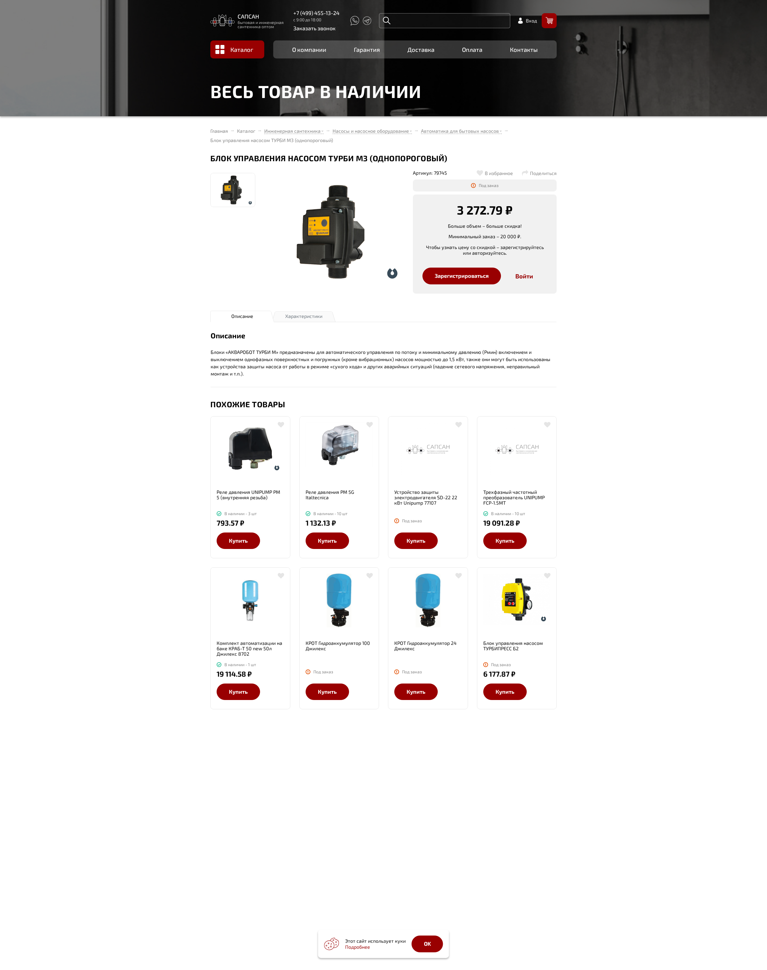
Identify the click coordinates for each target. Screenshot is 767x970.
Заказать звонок (314, 28)
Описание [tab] (242, 316)
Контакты (524, 49)
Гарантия (367, 49)
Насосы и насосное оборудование (371, 131)
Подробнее (357, 947)
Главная (219, 131)
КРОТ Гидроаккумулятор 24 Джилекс (425, 645)
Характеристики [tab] (303, 316)
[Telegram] (367, 20)
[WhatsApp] (354, 20)
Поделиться (543, 173)
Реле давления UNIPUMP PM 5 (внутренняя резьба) (248, 494)
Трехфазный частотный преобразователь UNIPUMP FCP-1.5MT (514, 497)
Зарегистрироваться (462, 275)
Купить (238, 540)
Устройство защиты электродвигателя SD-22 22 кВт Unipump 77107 (425, 497)
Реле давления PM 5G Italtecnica (330, 494)
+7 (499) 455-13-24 (316, 13)
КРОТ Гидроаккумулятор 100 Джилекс (338, 645)
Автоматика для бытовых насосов (460, 131)
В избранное (499, 173)
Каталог (241, 49)
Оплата (472, 49)
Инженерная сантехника (292, 131)
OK (427, 943)
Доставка (420, 49)
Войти (524, 276)
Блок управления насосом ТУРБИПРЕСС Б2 (513, 645)
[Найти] (386, 20)
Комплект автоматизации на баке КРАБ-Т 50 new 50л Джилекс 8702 (249, 648)
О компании (309, 49)
